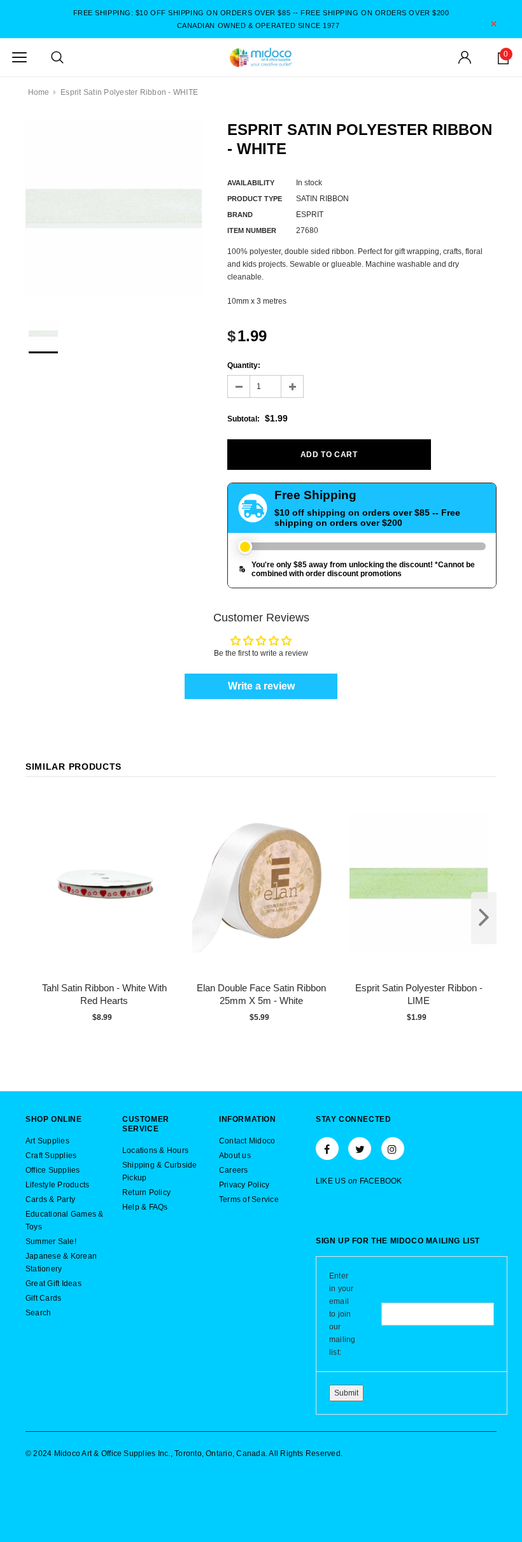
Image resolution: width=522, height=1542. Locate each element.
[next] (484, 918)
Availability (250, 183)
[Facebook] (327, 1148)
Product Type (254, 198)
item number (251, 230)
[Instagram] (392, 1148)
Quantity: (243, 365)
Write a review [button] (261, 686)
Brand (240, 214)
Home (39, 92)
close (494, 24)
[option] (113, 208)
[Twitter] (359, 1148)
